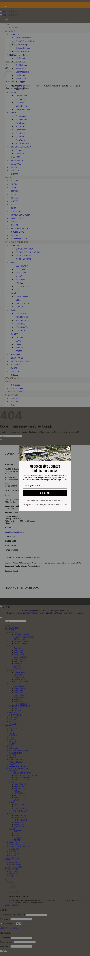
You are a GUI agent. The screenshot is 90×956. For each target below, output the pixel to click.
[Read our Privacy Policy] (66, 504)
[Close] (68, 448)
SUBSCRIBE (45, 493)
